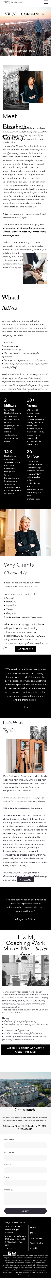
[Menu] (46, 2)
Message (8, 1189)
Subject (7, 1177)
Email (7, 1164)
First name (9, 1139)
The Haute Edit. (19, 1236)
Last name (9, 1152)
